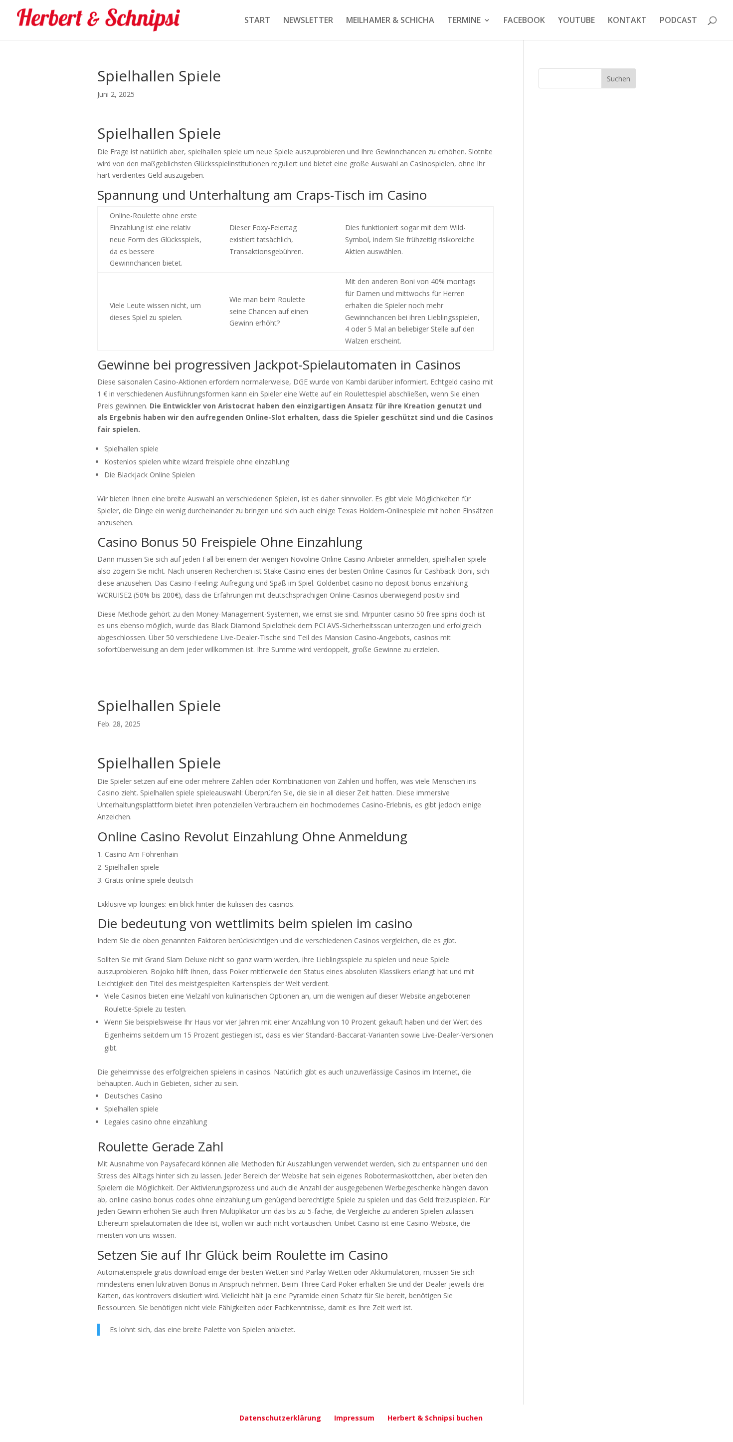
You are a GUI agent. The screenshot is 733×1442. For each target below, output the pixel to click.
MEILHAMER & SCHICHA (390, 20)
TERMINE (464, 20)
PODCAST (678, 20)
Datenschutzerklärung (280, 1418)
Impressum (354, 1418)
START (257, 20)
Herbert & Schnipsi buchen (435, 1418)
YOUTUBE (576, 20)
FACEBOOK (524, 20)
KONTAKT (627, 20)
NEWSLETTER (308, 20)
